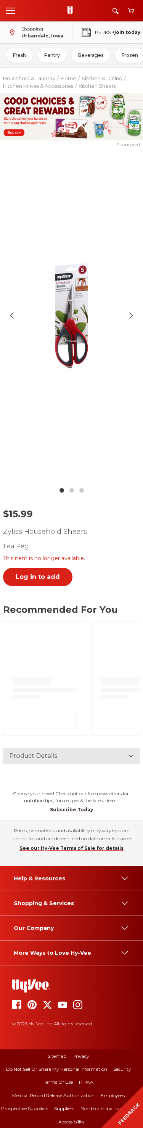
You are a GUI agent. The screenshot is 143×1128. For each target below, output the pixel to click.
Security (122, 1069)
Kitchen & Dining (102, 78)
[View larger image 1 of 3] (71, 315)
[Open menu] (10, 10)
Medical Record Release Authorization (53, 1095)
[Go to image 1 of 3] (62, 490)
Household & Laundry (29, 78)
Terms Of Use (58, 1082)
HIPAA (86, 1082)
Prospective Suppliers (24, 1108)
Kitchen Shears (97, 86)
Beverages (90, 55)
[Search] (115, 11)
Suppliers (64, 1108)
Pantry (52, 55)
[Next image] (131, 315)
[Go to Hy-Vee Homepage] (72, 10)
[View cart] (131, 11)
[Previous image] (11, 315)
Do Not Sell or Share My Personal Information (56, 1069)
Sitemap (57, 1056)
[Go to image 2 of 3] (72, 490)
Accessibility (71, 1122)
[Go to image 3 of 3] (82, 490)
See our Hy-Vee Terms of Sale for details (71, 848)
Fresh (19, 55)
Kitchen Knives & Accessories (38, 86)
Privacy (80, 1056)
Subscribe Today (71, 809)
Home (68, 78)
